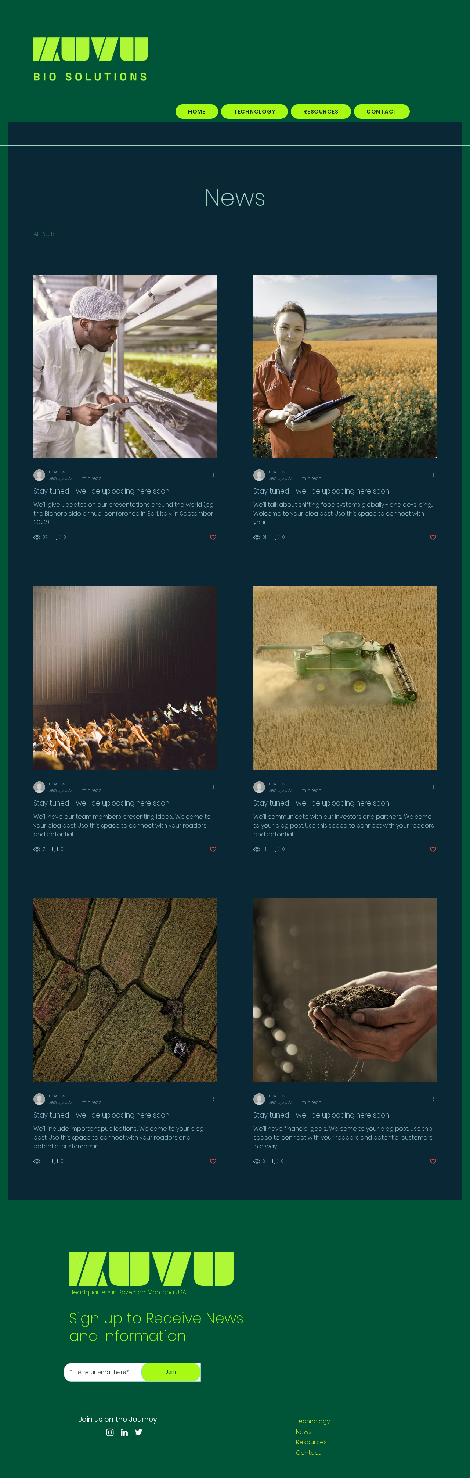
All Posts (44, 234)
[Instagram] (110, 1432)
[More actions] (215, 475)
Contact (308, 1453)
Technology (313, 1421)
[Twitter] (139, 1432)
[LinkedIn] (124, 1432)
